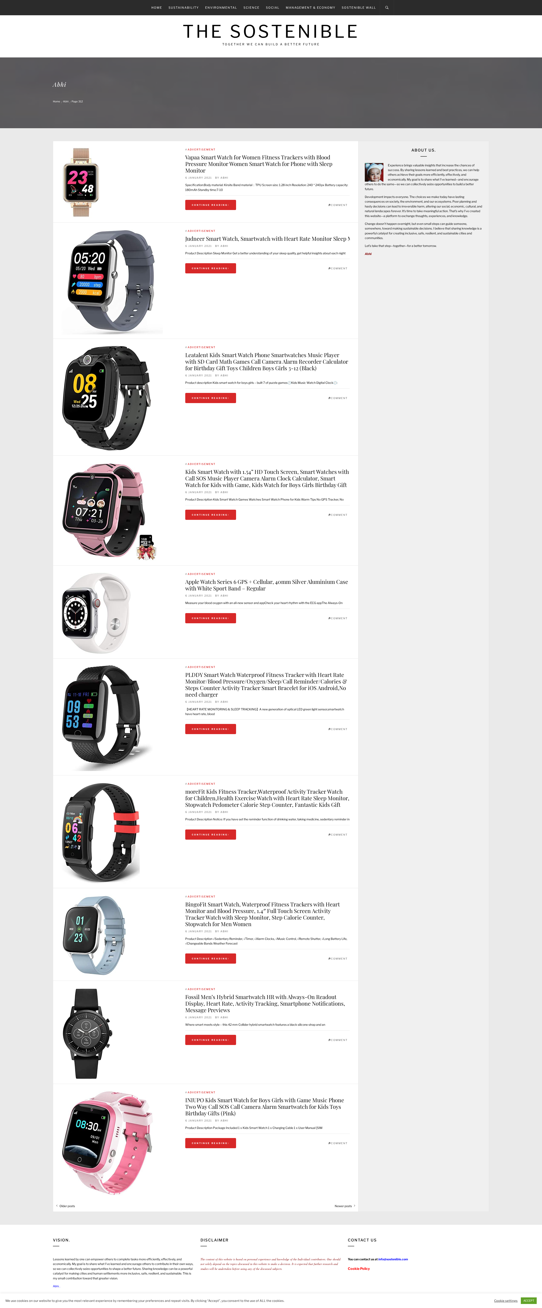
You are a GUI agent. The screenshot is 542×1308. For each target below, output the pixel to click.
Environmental (221, 7)
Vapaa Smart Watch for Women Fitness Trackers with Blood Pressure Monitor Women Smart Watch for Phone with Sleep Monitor (258, 163)
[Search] (387, 7)
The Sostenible (271, 31)
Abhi (224, 177)
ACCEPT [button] (528, 1300)
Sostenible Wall (359, 7)
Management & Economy (310, 7)
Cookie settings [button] (506, 1301)
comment (339, 205)
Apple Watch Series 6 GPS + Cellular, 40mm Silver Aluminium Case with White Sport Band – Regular (266, 585)
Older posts (67, 1206)
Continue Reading (210, 205)
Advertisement (202, 149)
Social (272, 7)
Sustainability (184, 7)
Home (156, 7)
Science (251, 7)
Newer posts (343, 1206)
